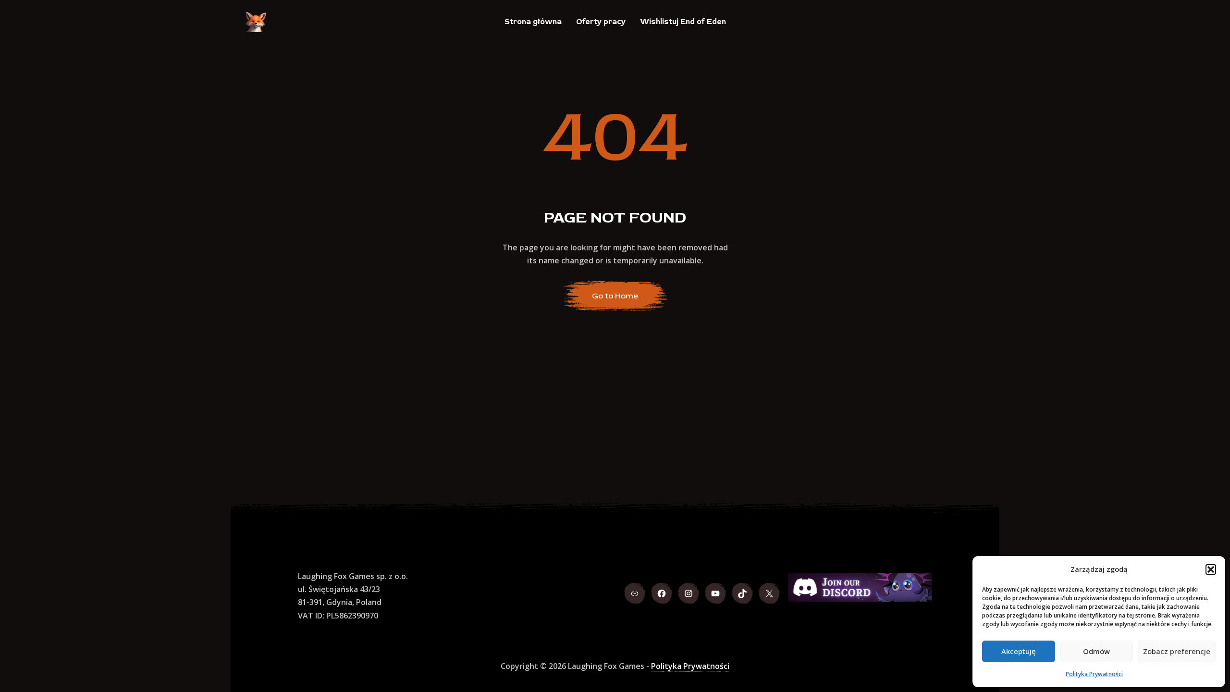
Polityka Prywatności (1094, 674)
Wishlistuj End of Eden (683, 21)
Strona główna (533, 21)
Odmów (1096, 651)
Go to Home (615, 296)
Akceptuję (1018, 651)
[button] (1211, 569)
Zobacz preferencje (1176, 651)
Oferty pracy (601, 21)
